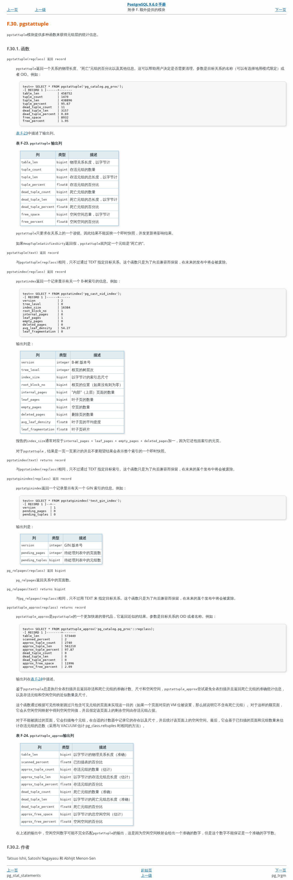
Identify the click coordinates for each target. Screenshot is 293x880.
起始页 (146, 870)
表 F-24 (36, 678)
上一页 (12, 9)
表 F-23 (22, 133)
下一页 (280, 9)
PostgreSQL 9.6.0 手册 (146, 4)
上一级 (40, 9)
